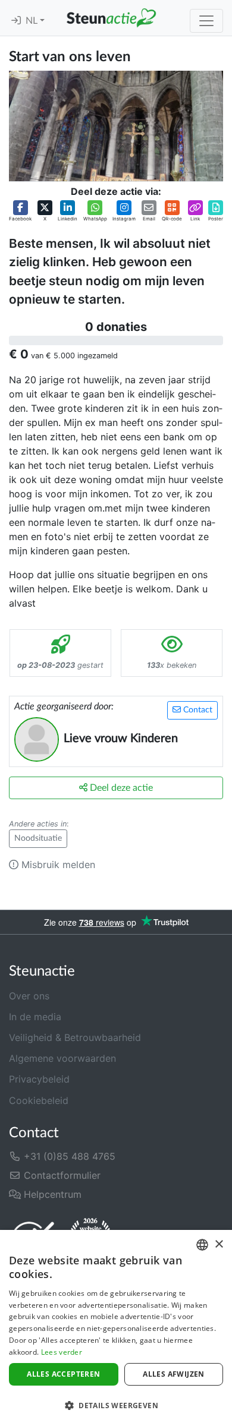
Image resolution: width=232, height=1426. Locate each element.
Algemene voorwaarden (62, 1058)
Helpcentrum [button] (51, 1194)
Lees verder (61, 1352)
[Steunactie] (111, 18)
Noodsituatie (38, 838)
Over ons (29, 996)
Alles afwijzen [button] (174, 1374)
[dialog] (116, 1328)
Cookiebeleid (38, 1100)
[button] (20, 211)
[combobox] (202, 1245)
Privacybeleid (39, 1079)
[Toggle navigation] (206, 21)
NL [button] (33, 21)
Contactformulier (61, 1175)
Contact (196, 710)
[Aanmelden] (16, 21)
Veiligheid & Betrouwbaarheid (75, 1037)
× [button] (218, 1244)
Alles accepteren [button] (63, 1374)
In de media (35, 1017)
